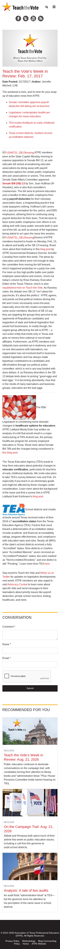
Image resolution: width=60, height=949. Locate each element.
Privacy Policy (12, 941)
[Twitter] (26, 14)
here (47, 563)
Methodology (28, 941)
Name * (6, 644)
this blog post (9, 452)
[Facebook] (19, 14)
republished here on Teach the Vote (22, 287)
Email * (6, 658)
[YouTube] (33, 14)
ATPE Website (39, 943)
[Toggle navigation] (54, 6)
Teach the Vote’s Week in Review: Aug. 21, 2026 (23, 757)
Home (26, 943)
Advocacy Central (17, 584)
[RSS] (41, 14)
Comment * (8, 626)
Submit (30, 688)
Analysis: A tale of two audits (26, 890)
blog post (45, 249)
